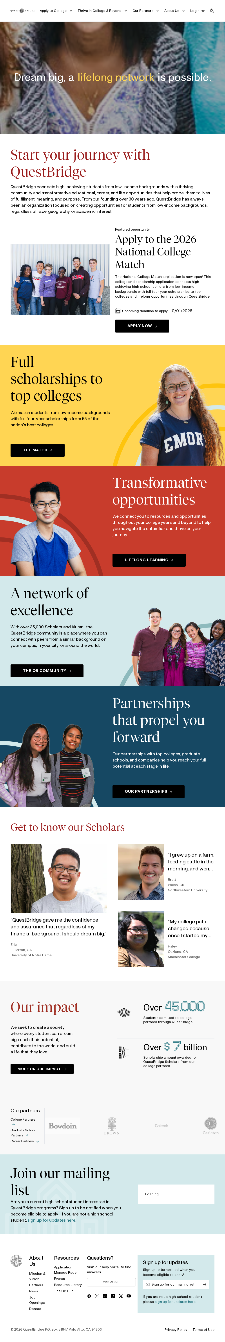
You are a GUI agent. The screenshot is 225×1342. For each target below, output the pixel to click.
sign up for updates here (51, 1220)
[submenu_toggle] (70, 10)
